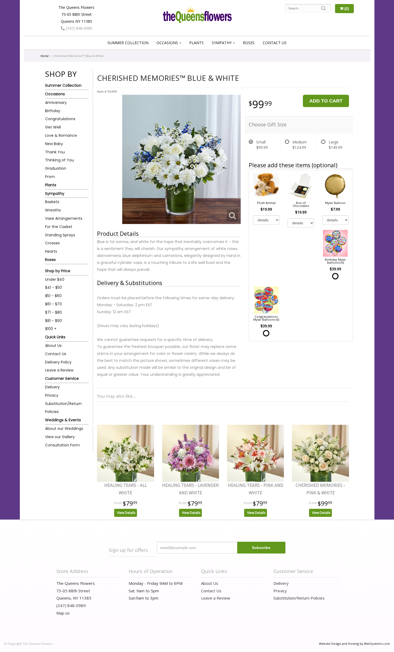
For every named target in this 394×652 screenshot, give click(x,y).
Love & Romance (61, 135)
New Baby (54, 143)
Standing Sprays (60, 235)
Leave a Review (59, 370)
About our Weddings (64, 428)
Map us (63, 613)
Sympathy (222, 42)
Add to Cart (326, 101)
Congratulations (60, 119)
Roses (249, 42)
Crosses (52, 243)
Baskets (52, 201)
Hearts (51, 251)
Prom (50, 176)
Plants (196, 42)
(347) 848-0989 (78, 28)
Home (44, 56)
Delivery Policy (58, 362)
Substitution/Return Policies (63, 408)
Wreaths (53, 210)
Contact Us (275, 42)
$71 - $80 (53, 312)
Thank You (55, 152)
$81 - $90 (53, 320)
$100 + (51, 328)
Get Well (53, 127)
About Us (53, 345)
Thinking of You (59, 160)
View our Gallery (60, 436)
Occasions (167, 42)
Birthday (52, 110)
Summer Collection (127, 42)
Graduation (55, 168)
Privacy (51, 395)
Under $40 (54, 279)
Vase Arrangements (63, 218)
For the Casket (58, 226)
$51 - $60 (53, 295)
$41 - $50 (53, 287)
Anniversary (56, 102)
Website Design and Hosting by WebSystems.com (354, 644)
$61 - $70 (53, 304)
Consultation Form (62, 445)
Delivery (52, 387)
